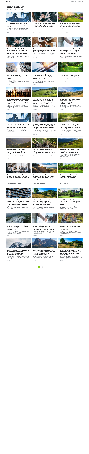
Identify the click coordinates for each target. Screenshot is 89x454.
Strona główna (80, 1)
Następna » (48, 267)
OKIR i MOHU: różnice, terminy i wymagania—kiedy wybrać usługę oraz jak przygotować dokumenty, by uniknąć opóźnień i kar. (71, 151)
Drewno (8, 1)
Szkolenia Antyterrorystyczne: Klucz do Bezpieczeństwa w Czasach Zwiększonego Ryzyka (17, 25)
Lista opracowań (73, 1)
